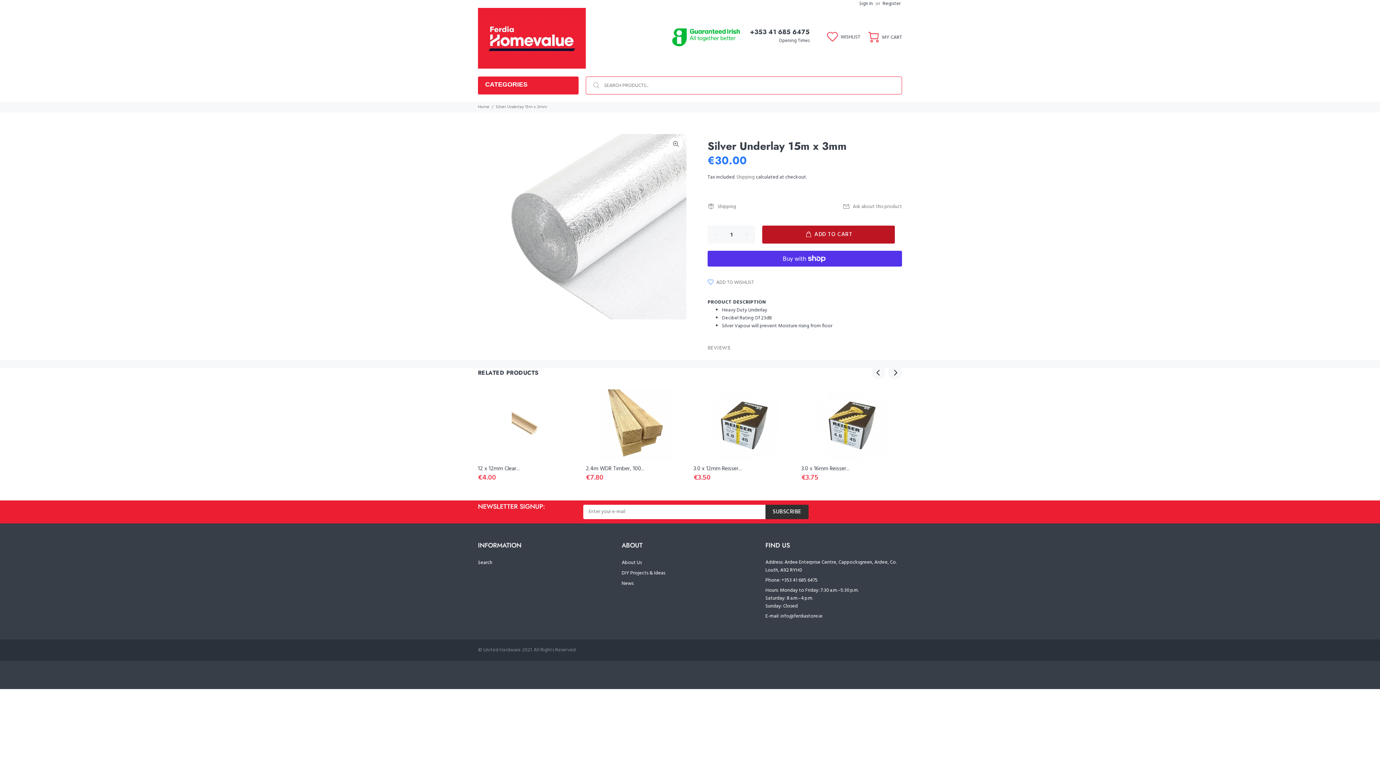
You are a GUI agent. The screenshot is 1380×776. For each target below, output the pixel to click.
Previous (878, 372)
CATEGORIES (506, 84)
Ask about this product (877, 207)
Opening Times (794, 41)
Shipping (745, 177)
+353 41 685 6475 (780, 32)
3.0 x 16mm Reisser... (825, 469)
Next (895, 372)
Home (483, 107)
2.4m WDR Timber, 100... (615, 469)
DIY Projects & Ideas (643, 573)
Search (485, 563)
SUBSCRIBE (787, 512)
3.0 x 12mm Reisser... (718, 469)
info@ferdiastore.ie (802, 616)
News (628, 583)
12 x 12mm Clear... (499, 469)
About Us (632, 563)
